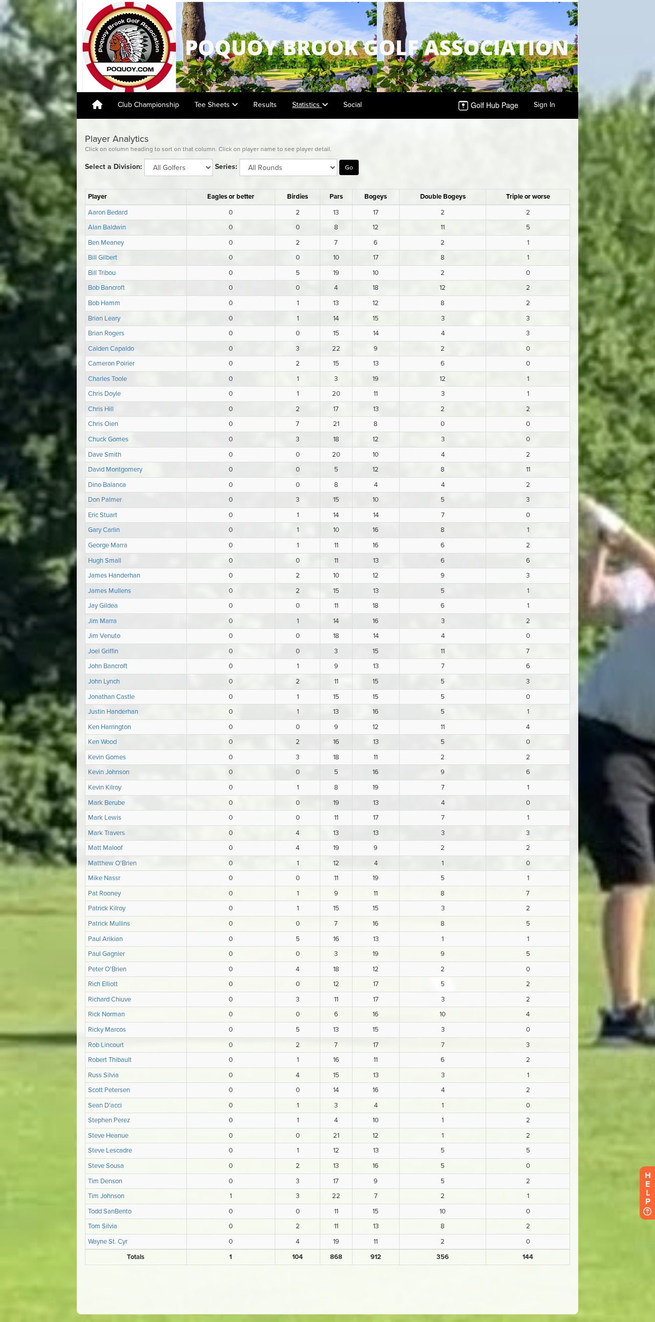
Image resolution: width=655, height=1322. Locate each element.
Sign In (544, 104)
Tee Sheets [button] (213, 104)
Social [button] (352, 104)
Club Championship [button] (148, 104)
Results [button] (265, 104)
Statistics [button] (307, 104)
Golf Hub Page (493, 105)
